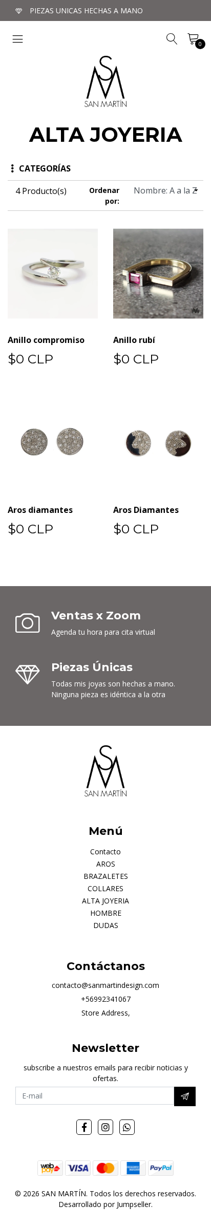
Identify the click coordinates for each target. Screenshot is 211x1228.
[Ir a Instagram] (105, 1127)
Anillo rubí (134, 340)
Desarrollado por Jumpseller (104, 1204)
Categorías (45, 168)
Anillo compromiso (46, 340)
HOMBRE (105, 913)
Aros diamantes (40, 509)
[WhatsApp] (127, 1127)
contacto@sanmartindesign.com (105, 985)
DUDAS (105, 925)
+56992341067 (106, 999)
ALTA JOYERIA (105, 901)
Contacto (105, 851)
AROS (105, 864)
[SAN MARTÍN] (105, 81)
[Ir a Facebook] (84, 1127)
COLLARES (105, 888)
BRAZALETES (105, 876)
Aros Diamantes (146, 509)
